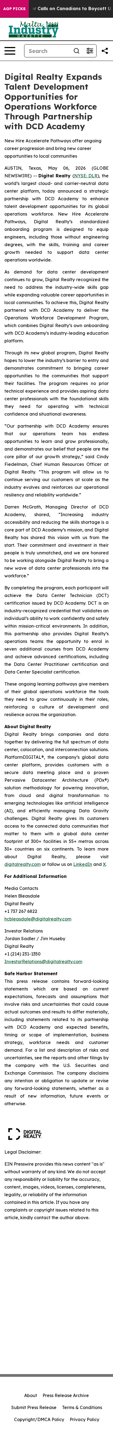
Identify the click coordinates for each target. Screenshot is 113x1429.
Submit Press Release (33, 1407)
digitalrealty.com (22, 864)
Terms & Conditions (82, 1407)
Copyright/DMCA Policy (39, 1419)
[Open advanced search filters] (89, 51)
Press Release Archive (66, 1395)
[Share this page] (105, 50)
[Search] (76, 51)
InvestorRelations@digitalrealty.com (43, 961)
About (30, 1395)
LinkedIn (82, 864)
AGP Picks (14, 8)
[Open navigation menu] (9, 50)
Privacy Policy (84, 1419)
